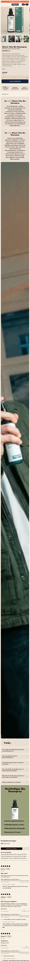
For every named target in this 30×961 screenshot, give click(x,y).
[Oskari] (15, 4)
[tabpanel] (4, 38)
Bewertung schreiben (11, 848)
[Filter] (24, 848)
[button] (27, 4)
